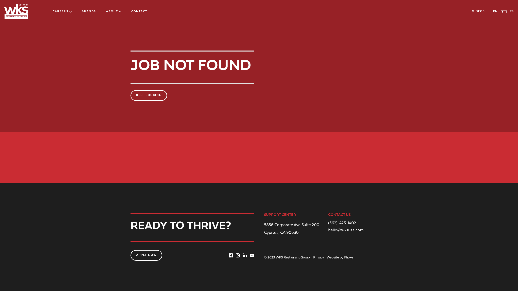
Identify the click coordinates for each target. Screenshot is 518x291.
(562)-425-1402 (342, 223)
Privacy (318, 257)
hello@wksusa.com (346, 230)
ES (512, 11)
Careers (60, 11)
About (112, 11)
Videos (478, 11)
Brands (89, 11)
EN (495, 11)
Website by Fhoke (340, 257)
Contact (139, 11)
